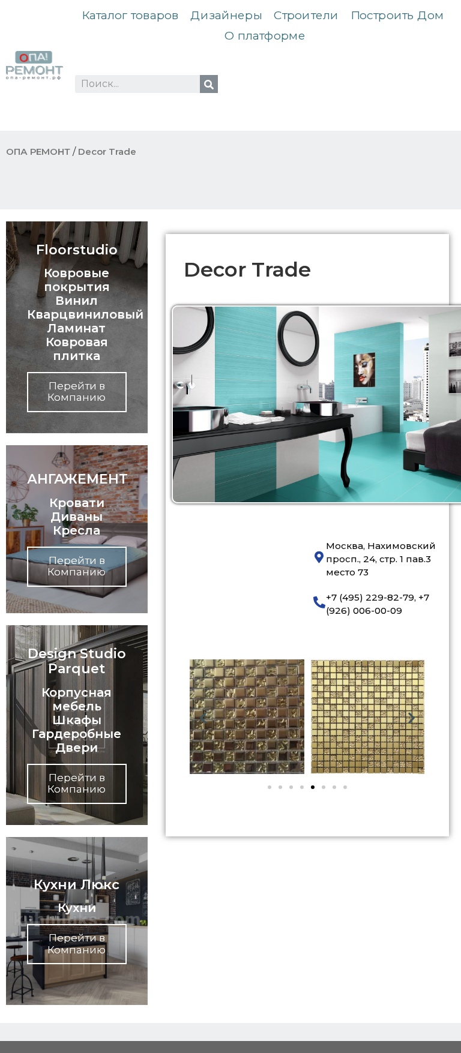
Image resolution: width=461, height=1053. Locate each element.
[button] (203, 717)
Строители (306, 15)
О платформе (264, 36)
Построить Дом (397, 15)
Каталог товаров (130, 15)
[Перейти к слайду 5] (313, 787)
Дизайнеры (226, 15)
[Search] (209, 84)
